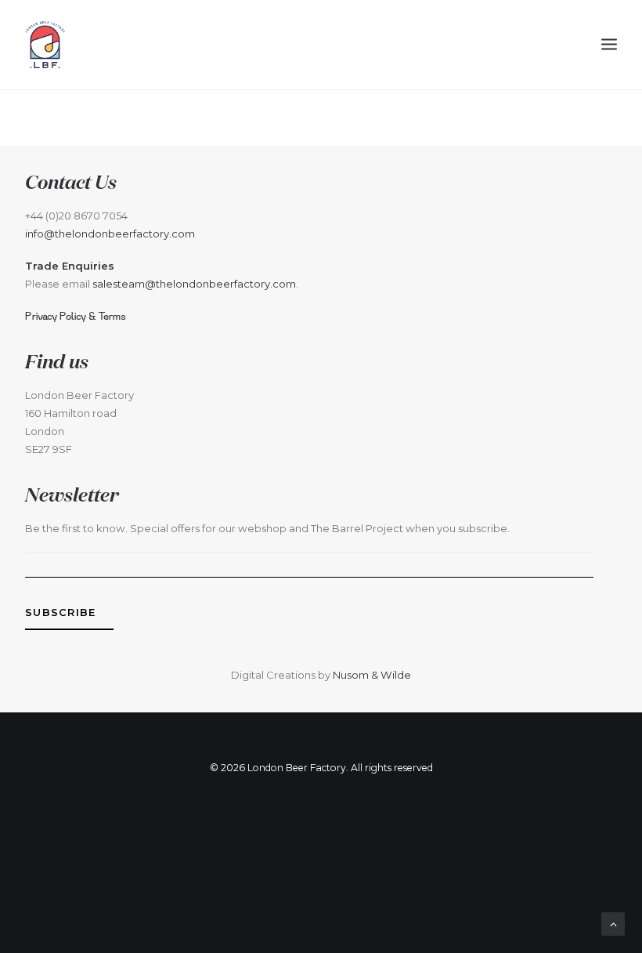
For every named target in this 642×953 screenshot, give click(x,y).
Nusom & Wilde (372, 675)
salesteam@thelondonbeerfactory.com (194, 283)
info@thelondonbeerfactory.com (110, 233)
